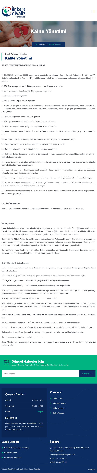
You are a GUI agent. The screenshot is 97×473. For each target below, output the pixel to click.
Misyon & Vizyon (59, 403)
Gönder (85, 374)
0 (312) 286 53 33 (59, 462)
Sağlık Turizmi (58, 413)
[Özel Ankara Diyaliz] (16, 12)
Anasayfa (42, 44)
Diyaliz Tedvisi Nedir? (12, 458)
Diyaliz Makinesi (10, 453)
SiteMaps (91, 470)
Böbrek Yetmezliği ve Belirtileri (16, 448)
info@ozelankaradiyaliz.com (63, 455)
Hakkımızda (57, 398)
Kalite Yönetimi (59, 408)
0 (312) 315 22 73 (59, 458)
